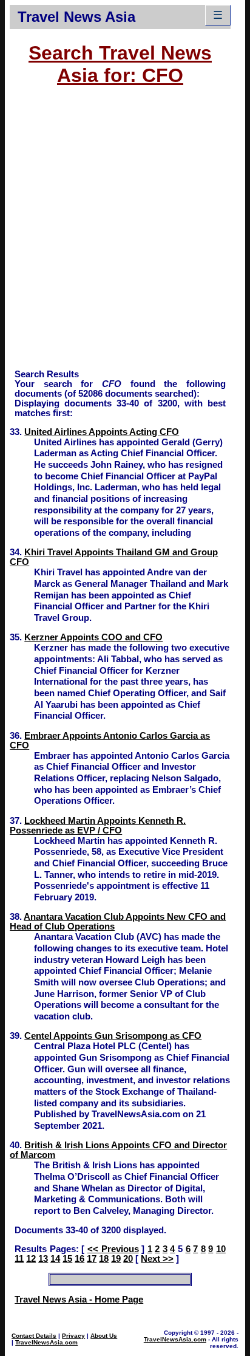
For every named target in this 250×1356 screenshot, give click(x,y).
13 (43, 1259)
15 (67, 1259)
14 (55, 1259)
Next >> (157, 1259)
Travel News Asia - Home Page (79, 1299)
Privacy (73, 1335)
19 (116, 1259)
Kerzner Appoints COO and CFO (93, 637)
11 (19, 1259)
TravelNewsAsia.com (46, 1342)
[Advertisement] (125, 233)
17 (91, 1259)
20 (128, 1259)
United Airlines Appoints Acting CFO (101, 432)
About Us (103, 1335)
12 (31, 1259)
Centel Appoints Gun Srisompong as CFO (112, 1036)
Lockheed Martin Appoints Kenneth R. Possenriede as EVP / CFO (98, 825)
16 (79, 1259)
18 (104, 1259)
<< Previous (113, 1249)
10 (221, 1249)
